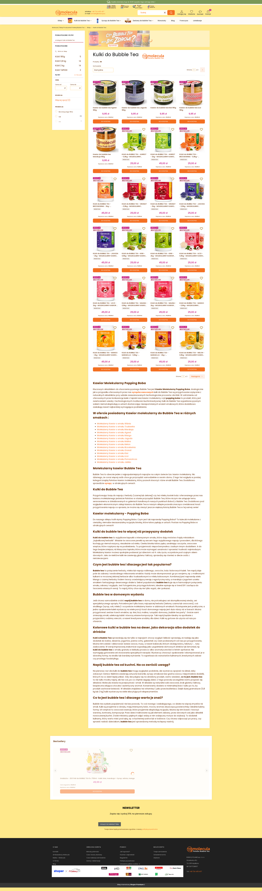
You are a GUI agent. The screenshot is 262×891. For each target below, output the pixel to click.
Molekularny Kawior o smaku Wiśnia (114, 423)
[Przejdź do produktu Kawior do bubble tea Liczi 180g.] (192, 93)
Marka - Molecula (59, 858)
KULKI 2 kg (68, 65)
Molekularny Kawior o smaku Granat (114, 450)
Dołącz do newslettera (109, 824)
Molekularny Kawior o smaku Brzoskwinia (116, 447)
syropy (108, 483)
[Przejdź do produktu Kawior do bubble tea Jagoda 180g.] (134, 93)
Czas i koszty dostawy (94, 855)
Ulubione (157, 858)
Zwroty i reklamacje (93, 861)
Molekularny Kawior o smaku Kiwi (112, 453)
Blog (54, 864)
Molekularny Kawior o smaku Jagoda (114, 438)
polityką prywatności (150, 829)
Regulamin (124, 858)
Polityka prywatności (127, 861)
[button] (171, 12)
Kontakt (55, 852)
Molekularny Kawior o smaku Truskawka (116, 426)
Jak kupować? (125, 852)
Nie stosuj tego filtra (66, 112)
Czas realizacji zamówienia (95, 858)
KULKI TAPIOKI (68, 70)
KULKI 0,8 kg (68, 61)
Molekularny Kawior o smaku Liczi (112, 456)
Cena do (73, 85)
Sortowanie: (97, 66)
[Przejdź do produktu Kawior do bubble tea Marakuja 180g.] (106, 139)
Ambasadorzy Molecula (61, 855)
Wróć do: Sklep (62, 51)
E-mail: (95, 14)
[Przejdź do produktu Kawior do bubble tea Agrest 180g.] (106, 93)
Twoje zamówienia (160, 852)
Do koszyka (105, 121)
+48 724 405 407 (195, 871)
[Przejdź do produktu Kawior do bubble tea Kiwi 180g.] (163, 93)
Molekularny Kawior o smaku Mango (114, 435)
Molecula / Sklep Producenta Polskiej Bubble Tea (68, 28)
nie (60, 122)
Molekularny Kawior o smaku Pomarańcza (117, 459)
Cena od (58, 85)
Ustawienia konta (160, 855)
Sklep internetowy (130, 885)
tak (60, 117)
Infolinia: (94, 12)
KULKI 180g (68, 56)
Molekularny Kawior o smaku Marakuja (115, 429)
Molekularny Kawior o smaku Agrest (114, 432)
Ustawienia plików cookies (129, 864)
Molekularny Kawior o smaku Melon (113, 444)
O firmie (56, 861)
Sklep (89, 28)
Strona (189, 70)
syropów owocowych (142, 392)
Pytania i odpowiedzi (127, 855)
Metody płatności (92, 852)
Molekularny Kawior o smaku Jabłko (114, 462)
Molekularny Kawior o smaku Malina (114, 441)
